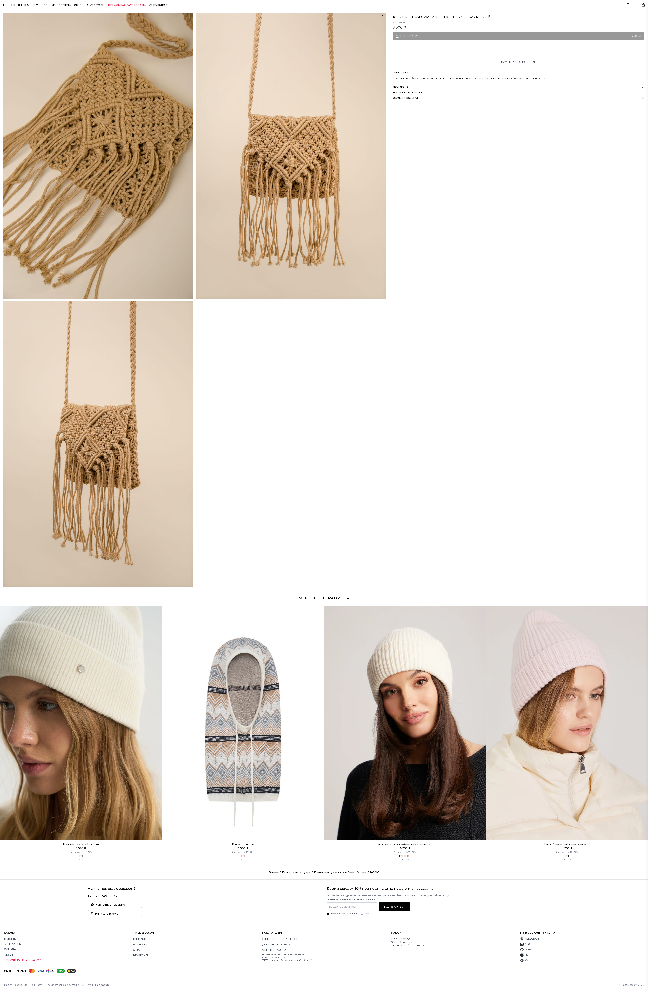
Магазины (140, 944)
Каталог (287, 872)
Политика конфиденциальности (23, 984)
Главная (274, 872)
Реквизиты (141, 955)
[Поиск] (628, 5)
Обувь (78, 5)
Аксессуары (96, 5)
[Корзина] (643, 5)
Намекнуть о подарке (518, 62)
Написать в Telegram (110, 904)
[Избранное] (636, 4)
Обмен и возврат (275, 949)
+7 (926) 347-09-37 (102, 896)
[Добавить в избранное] (382, 16)
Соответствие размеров (280, 939)
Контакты (140, 939)
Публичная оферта (98, 984)
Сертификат (158, 5)
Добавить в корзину (80, 833)
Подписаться (394, 906)
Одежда (65, 5)
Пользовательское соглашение (65, 984)
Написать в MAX (106, 913)
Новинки (48, 5)
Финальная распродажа (22, 959)
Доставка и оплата (276, 944)
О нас (137, 949)
